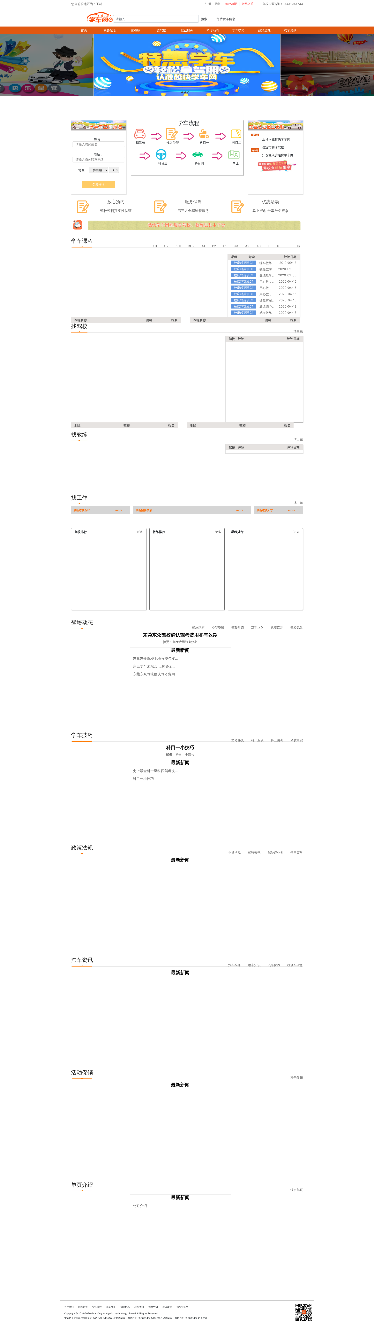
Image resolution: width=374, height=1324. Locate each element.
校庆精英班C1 (243, 263)
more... (120, 510)
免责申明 (153, 1306)
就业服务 (187, 30)
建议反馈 (167, 1306)
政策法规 (264, 30)
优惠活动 (277, 628)
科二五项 (257, 740)
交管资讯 (218, 628)
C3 (236, 246)
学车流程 (97, 1306)
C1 (155, 246)
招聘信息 (125, 1306)
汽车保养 (274, 965)
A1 (203, 246)
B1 (225, 246)
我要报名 (109, 30)
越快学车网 (182, 1306)
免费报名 (98, 184)
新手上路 (257, 628)
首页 (84, 30)
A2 (247, 246)
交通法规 (234, 853)
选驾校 (161, 30)
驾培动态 (212, 30)
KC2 (191, 246)
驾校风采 (296, 628)
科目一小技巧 (143, 779)
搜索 (204, 19)
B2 (214, 246)
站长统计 (202, 1318)
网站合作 (83, 1306)
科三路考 (277, 740)
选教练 (135, 30)
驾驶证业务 (275, 853)
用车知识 (254, 965)
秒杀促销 (296, 1077)
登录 (217, 4)
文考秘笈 (237, 740)
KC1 (178, 246)
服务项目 (111, 1306)
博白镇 (298, 331)
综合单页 (296, 1190)
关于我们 (69, 1306)
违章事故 (296, 853)
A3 (259, 246)
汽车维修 (234, 965)
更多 (140, 533)
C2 (166, 246)
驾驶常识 (237, 628)
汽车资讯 (290, 30)
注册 (208, 4)
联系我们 (139, 1306)
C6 (297, 246)
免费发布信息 (225, 19)
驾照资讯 (254, 853)
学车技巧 (238, 30)
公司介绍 (140, 1206)
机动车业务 (295, 965)
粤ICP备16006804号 (139, 1318)
